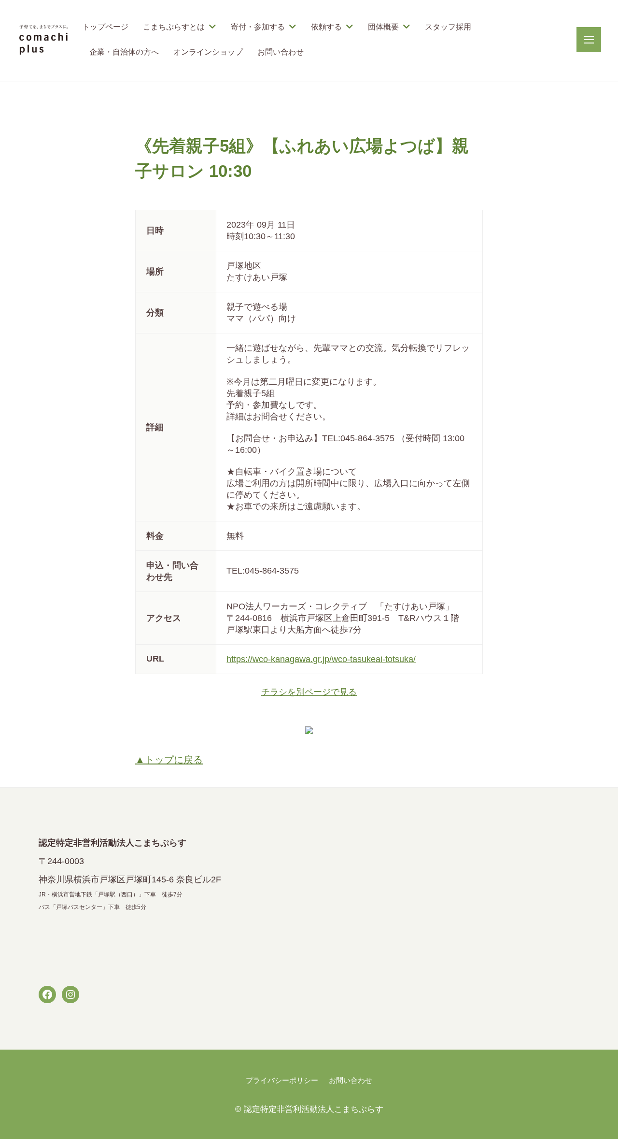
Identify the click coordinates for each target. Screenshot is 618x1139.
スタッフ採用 (448, 27)
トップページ (105, 27)
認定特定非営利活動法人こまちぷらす (313, 1109)
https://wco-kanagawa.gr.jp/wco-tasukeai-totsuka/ (321, 659)
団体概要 (383, 27)
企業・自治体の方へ (124, 52)
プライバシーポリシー (282, 1080)
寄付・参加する (258, 27)
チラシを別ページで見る (309, 692)
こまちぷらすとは (174, 27)
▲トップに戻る (169, 759)
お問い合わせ (280, 52)
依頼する (326, 27)
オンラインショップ (208, 52)
